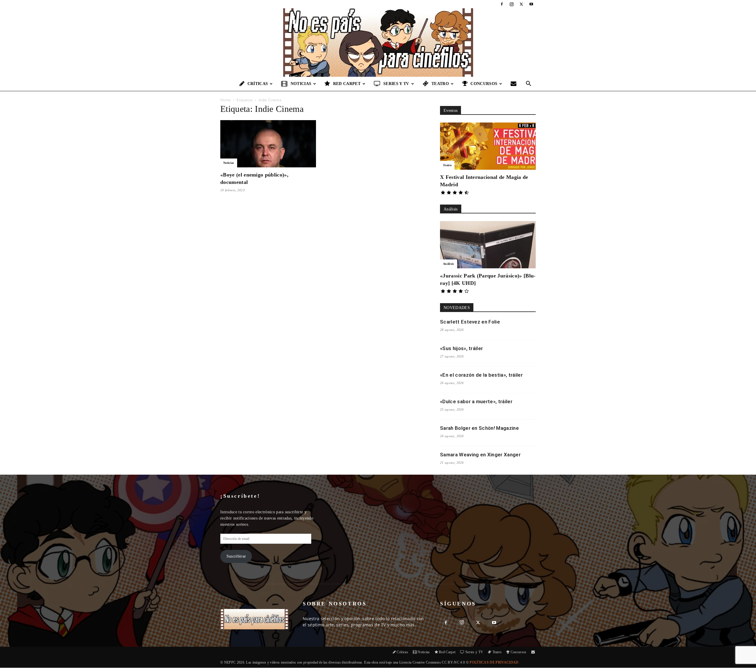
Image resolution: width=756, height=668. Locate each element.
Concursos (483, 83)
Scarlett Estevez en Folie (470, 322)
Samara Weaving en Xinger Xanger (480, 455)
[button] (529, 84)
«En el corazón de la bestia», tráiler (481, 375)
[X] (521, 4)
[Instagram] (511, 4)
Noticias (301, 83)
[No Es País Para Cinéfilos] (378, 42)
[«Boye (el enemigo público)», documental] (268, 143)
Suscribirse (236, 556)
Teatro (440, 83)
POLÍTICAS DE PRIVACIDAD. (494, 662)
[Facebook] (501, 4)
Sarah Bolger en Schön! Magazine (479, 428)
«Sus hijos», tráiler (461, 348)
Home (225, 99)
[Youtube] (531, 4)
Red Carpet (347, 83)
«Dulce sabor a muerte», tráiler (476, 401)
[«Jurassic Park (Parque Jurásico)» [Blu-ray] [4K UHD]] (488, 244)
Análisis (448, 263)
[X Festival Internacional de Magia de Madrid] (488, 146)
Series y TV (396, 83)
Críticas (257, 83)
